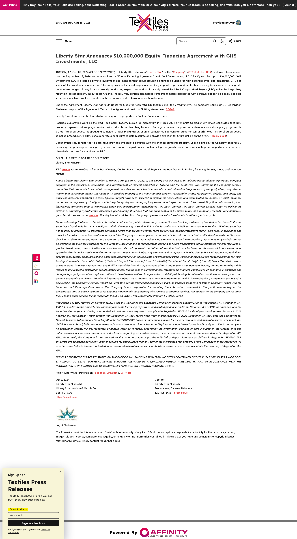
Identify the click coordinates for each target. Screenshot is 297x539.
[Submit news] (36, 258)
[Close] (60, 471)
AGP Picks (10, 5)
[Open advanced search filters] (222, 41)
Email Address (18, 509)
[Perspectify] (36, 266)
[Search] (214, 41)
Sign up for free (33, 523)
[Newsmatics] (36, 281)
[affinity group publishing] (36, 273)
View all (289, 4)
